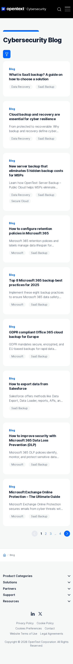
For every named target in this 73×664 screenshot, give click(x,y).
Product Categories (17, 576)
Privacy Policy (25, 623)
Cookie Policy (45, 623)
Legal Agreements (51, 633)
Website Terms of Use (23, 633)
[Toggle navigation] (67, 9)
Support (9, 595)
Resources (11, 601)
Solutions (10, 582)
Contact (50, 628)
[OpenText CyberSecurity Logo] (23, 9)
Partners (9, 588)
